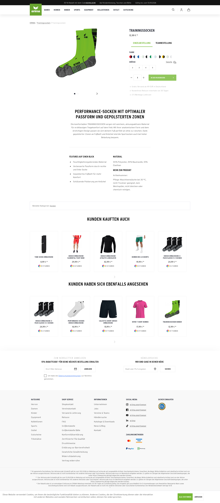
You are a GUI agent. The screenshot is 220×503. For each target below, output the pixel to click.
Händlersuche (100, 417)
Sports (34, 426)
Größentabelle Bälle (71, 430)
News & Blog (99, 426)
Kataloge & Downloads (104, 421)
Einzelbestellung (142, 43)
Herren (34, 404)
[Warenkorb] (188, 9)
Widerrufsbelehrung (71, 456)
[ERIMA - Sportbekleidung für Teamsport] (36, 10)
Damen (34, 408)
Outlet (34, 430)
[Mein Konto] (181, 9)
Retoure (65, 417)
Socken (53, 206)
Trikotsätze (36, 439)
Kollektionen (36, 421)
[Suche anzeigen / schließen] (164, 9)
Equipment (36, 417)
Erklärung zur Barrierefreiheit (76, 447)
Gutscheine (36, 434)
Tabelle (169, 62)
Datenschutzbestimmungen (69, 376)
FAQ (64, 421)
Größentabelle (68, 426)
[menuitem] (47, 10)
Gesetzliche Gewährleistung (75, 452)
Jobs (96, 408)
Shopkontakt (67, 404)
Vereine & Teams (101, 413)
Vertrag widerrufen (71, 460)
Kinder (34, 413)
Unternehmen (100, 404)
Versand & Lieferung (71, 413)
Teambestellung (164, 43)
